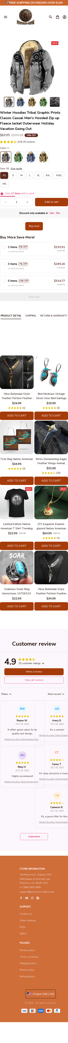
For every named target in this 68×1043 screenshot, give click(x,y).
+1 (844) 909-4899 (30, 887)
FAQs (23, 927)
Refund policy (27, 976)
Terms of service (29, 956)
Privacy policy (27, 950)
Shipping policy (28, 963)
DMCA (23, 933)
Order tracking (28, 920)
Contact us (26, 914)
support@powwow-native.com (37, 891)
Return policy (27, 970)
